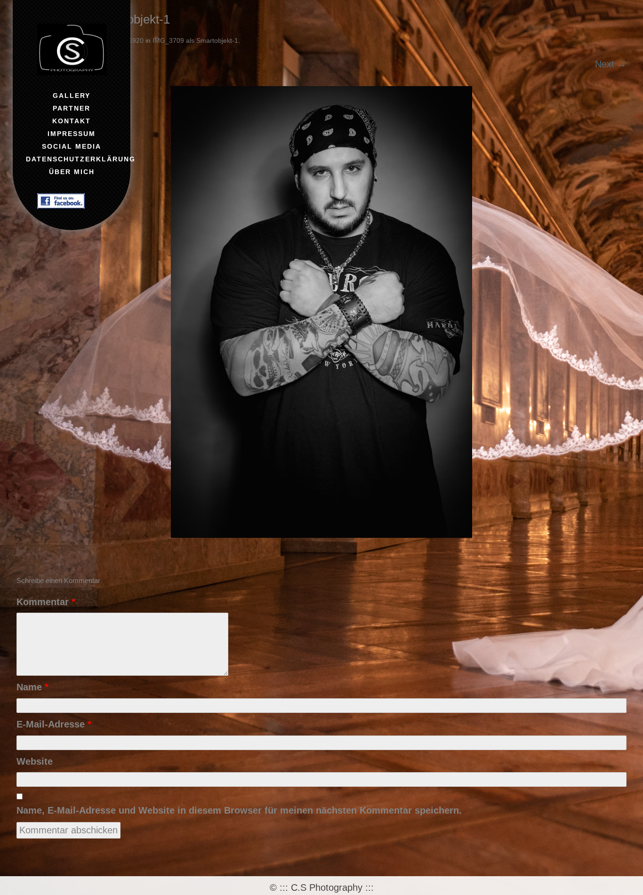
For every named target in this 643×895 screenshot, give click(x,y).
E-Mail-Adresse (53, 724)
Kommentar (45, 602)
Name (32, 687)
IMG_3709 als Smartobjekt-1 (195, 40)
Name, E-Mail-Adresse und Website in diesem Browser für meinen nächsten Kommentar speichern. (239, 810)
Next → (611, 64)
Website (34, 761)
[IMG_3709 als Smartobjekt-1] (321, 312)
